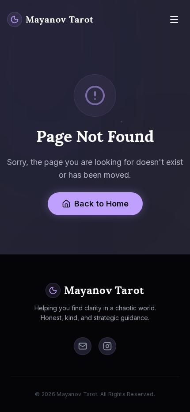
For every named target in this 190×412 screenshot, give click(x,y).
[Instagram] (107, 346)
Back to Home (101, 203)
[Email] (82, 346)
